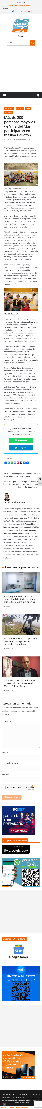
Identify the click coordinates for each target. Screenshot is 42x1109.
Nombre (6, 752)
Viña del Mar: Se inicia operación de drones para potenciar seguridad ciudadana (20, 641)
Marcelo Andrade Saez (23, 140)
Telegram (23, 448)
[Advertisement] (21, 70)
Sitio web (6, 774)
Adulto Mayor (9, 108)
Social (28, 108)
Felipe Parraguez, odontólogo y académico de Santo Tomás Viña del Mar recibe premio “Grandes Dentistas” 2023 (20, 484)
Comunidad (19, 108)
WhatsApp (22, 440)
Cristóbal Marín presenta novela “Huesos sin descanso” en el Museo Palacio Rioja (20, 683)
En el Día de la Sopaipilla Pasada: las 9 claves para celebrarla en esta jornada (22, 474)
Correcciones (22, 1094)
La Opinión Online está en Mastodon (14, 1107)
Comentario (7, 721)
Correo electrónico (10, 763)
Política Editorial (8, 1094)
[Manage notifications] (4, 1104)
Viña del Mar (9, 112)
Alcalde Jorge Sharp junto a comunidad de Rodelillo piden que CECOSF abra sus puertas (19, 599)
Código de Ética (36, 1094)
